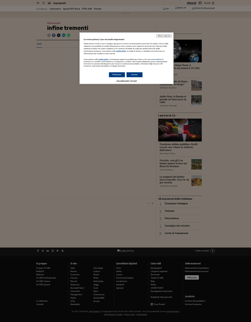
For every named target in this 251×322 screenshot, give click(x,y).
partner (159, 59)
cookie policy (121, 51)
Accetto (134, 74)
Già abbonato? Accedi (126, 81)
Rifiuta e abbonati (164, 36)
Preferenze (116, 74)
